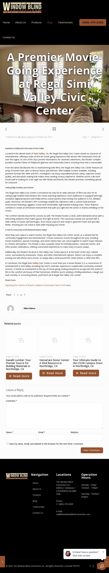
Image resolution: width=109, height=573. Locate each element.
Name (9, 432)
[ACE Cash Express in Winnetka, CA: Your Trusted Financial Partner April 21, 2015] (106, 561)
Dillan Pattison (27, 137)
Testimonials (38, 507)
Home (35, 483)
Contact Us (38, 512)
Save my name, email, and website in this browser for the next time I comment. (46, 443)
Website (74, 432)
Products (37, 495)
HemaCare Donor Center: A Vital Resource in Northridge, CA (54, 363)
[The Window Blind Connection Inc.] (22, 7)
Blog (35, 501)
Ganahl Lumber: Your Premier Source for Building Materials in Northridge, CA (18, 364)
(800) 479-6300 (92, 22)
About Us (37, 489)
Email (41, 432)
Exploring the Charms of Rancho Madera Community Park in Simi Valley (38, 285)
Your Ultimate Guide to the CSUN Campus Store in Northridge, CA (87, 363)
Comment (11, 401)
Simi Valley (39, 153)
